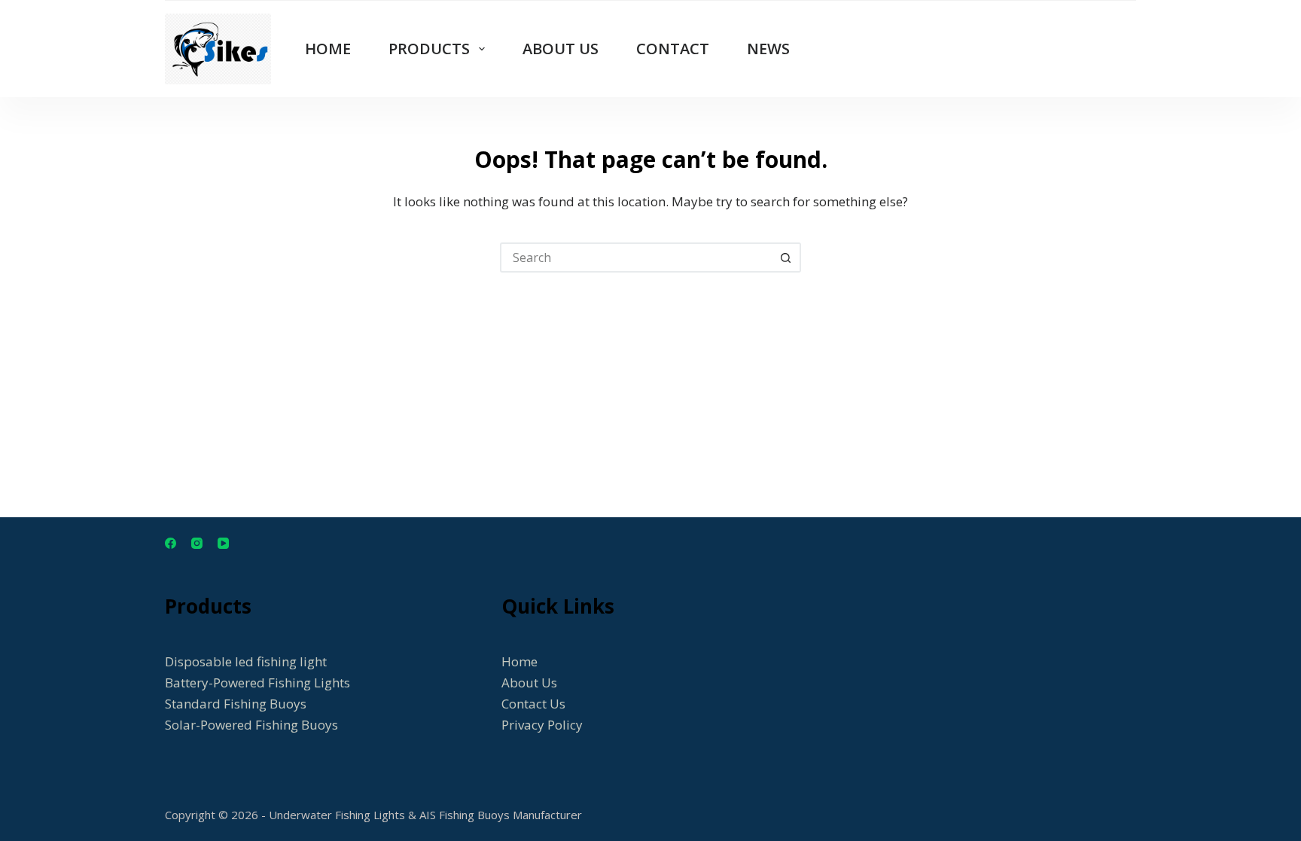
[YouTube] (223, 543)
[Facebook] (170, 543)
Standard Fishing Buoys (235, 703)
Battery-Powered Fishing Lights (257, 682)
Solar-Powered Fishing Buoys (251, 724)
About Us (529, 682)
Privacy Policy (542, 724)
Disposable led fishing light (246, 661)
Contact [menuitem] (672, 48)
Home (519, 661)
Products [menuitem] (429, 48)
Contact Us (533, 703)
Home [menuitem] (328, 48)
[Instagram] (197, 543)
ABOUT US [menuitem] (561, 48)
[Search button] (786, 257)
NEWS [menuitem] (768, 48)
